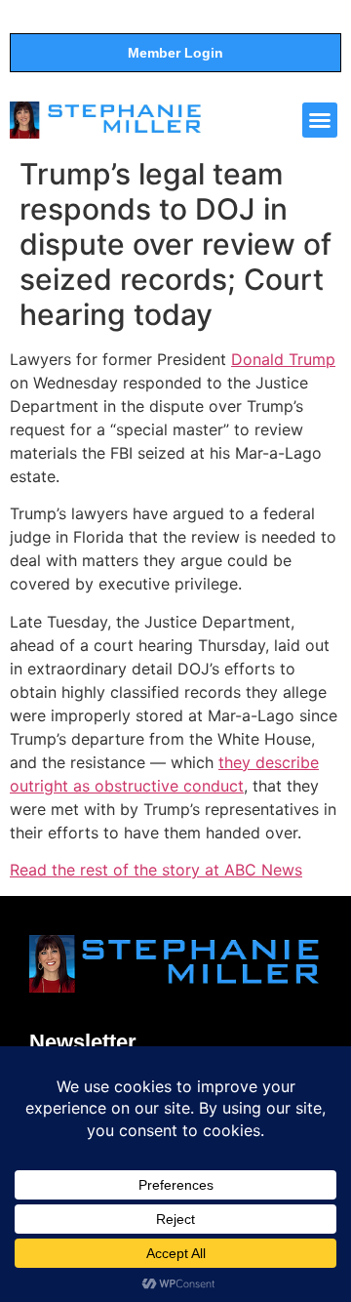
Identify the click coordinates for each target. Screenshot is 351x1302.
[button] (319, 120)
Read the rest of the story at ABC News (156, 869)
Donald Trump (283, 359)
